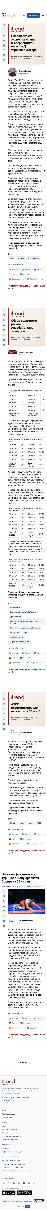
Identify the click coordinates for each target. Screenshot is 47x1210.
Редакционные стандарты (11, 1136)
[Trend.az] (8, 15)
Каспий (12, 823)
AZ (23, 1206)
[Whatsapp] (4, 1183)
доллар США (14, 632)
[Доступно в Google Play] (24, 1192)
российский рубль (16, 637)
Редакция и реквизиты (10, 1129)
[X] (14, 1183)
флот (31, 823)
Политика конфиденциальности (14, 1164)
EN (19, 1206)
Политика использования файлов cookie (17, 1171)
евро (25, 632)
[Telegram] (24, 1183)
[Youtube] (19, 1183)
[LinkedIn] (29, 1183)
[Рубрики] (42, 15)
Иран (12, 258)
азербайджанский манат (19, 642)
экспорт (21, 258)
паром (22, 823)
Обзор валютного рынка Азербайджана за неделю (26, 622)
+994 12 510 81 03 (8, 1100)
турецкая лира (15, 617)
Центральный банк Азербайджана (23, 612)
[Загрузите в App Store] (9, 1192)
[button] (4, 25)
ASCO (39, 823)
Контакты (5, 1133)
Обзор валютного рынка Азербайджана (25, 628)
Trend (34, 111)
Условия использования (11, 1161)
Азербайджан (33, 258)
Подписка (5, 1148)
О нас (4, 1126)
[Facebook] (9, 1183)
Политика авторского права (12, 1167)
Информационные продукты (12, 1152)
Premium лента (7, 1117)
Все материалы (24, 73)
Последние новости (9, 1114)
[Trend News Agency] (8, 1082)
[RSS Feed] (34, 1183)
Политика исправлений (10, 1140)
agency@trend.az (7, 1103)
